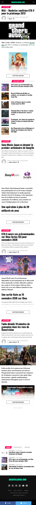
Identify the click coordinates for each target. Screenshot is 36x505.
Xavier (10, 18)
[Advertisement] (18, 427)
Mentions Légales (19, 495)
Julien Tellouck (13, 162)
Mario (26, 490)
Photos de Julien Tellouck (19, 493)
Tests (9, 490)
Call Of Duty (18, 490)
